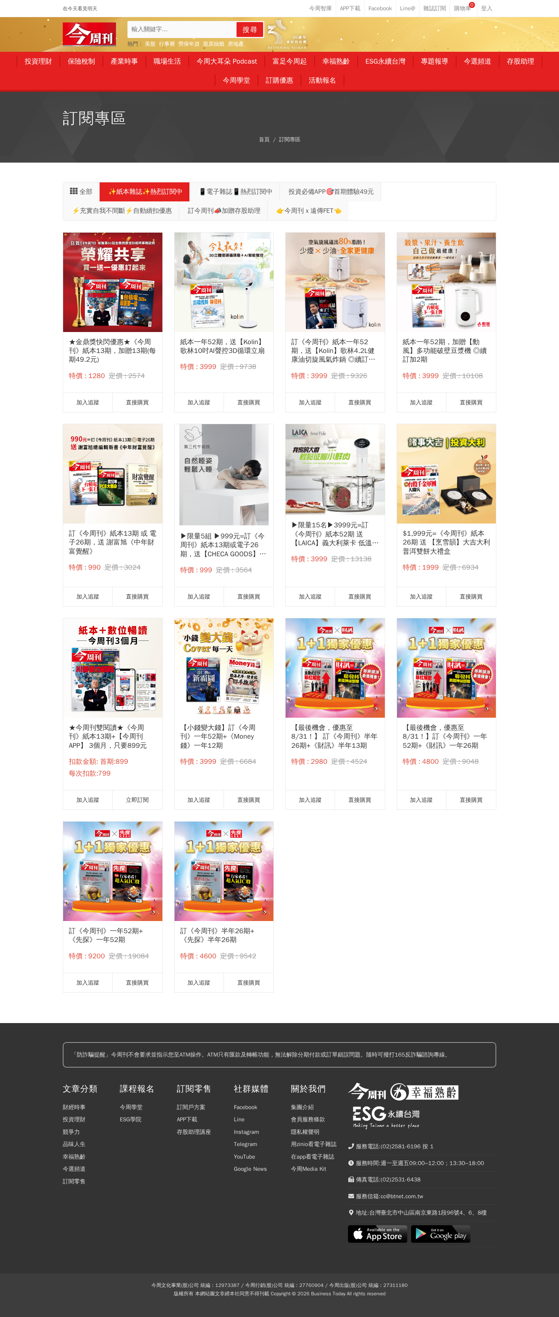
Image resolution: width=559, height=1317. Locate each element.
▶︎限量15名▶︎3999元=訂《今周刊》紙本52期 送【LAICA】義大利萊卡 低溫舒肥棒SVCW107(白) (335, 534)
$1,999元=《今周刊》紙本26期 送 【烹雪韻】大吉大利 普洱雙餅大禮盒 (446, 542)
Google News (250, 1168)
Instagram (246, 1132)
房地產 (236, 44)
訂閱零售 (74, 1181)
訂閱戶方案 (191, 1107)
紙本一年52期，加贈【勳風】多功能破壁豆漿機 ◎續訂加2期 (445, 351)
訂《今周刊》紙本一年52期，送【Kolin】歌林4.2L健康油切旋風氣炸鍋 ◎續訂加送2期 (333, 351)
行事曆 (167, 44)
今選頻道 (74, 1168)
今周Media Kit (308, 1168)
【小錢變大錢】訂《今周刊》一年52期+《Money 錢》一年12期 (218, 736)
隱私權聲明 (305, 1132)
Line (239, 1119)
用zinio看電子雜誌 (314, 1144)
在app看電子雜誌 (312, 1156)
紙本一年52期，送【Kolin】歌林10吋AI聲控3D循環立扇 (222, 346)
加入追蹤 (87, 402)
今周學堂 (131, 1107)
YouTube (244, 1156)
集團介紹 (302, 1107)
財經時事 (74, 1107)
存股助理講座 (194, 1132)
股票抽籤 (213, 44)
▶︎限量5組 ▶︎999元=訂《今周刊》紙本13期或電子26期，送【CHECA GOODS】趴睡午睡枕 (223, 545)
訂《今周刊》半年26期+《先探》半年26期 (217, 935)
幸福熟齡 (74, 1156)
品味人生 (74, 1144)
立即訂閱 (137, 800)
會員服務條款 (308, 1119)
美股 (150, 44)
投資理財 (74, 1119)
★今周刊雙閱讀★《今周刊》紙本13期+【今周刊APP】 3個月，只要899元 (108, 736)
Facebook (245, 1107)
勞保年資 (189, 44)
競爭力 (71, 1132)
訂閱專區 (289, 139)
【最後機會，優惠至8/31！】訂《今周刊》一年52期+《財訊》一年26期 (445, 736)
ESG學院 (130, 1119)
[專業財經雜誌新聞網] (89, 34)
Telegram (245, 1144)
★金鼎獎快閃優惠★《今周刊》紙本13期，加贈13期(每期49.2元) (112, 351)
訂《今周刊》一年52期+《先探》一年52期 (106, 935)
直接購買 (137, 402)
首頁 (264, 139)
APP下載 (187, 1119)
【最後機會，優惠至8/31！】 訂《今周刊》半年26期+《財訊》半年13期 (334, 736)
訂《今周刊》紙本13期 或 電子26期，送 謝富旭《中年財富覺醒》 (112, 542)
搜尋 (250, 30)
